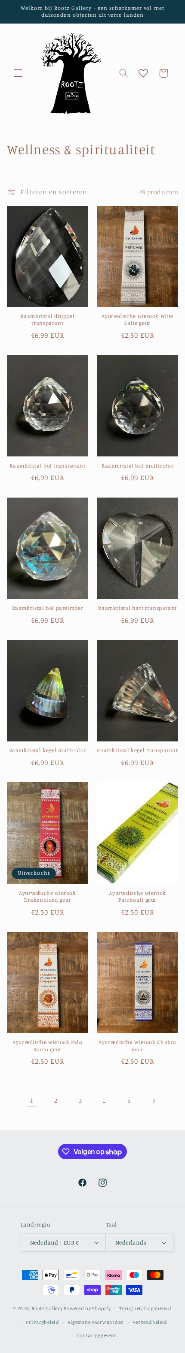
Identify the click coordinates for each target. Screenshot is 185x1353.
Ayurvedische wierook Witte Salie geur (137, 319)
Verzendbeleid (150, 1322)
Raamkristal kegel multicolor (47, 750)
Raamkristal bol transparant (47, 465)
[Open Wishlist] (143, 73)
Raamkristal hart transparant (137, 608)
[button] (18, 73)
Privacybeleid (42, 1322)
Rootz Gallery (47, 1308)
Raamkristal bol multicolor (137, 465)
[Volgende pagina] (153, 1100)
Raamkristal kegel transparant (137, 750)
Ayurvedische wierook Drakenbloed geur (47, 896)
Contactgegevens (97, 1335)
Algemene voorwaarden (96, 1322)
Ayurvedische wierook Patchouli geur (137, 896)
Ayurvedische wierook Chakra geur (137, 1045)
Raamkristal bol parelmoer (47, 608)
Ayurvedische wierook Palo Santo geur (47, 1045)
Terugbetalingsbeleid (145, 1308)
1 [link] (32, 1100)
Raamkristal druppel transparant (47, 319)
